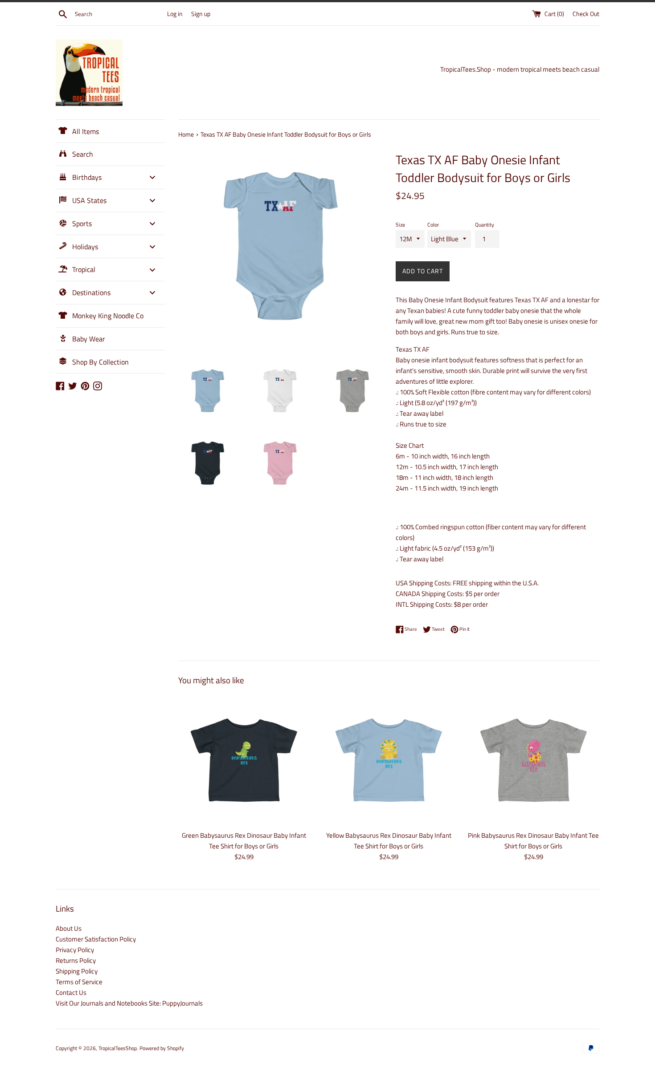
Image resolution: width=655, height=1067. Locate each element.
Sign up (200, 13)
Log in (175, 13)
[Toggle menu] (152, 177)
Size (400, 224)
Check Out (586, 13)
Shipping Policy (77, 971)
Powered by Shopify (161, 1048)
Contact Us (71, 992)
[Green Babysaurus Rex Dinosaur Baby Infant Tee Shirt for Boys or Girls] (244, 760)
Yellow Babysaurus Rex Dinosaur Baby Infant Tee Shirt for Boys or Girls (388, 840)
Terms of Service (79, 982)
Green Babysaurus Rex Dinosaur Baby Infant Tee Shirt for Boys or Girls (244, 840)
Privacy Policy (75, 950)
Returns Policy (76, 960)
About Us (69, 928)
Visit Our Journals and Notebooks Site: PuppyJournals (129, 1003)
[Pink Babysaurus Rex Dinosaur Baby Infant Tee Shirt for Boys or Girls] (533, 760)
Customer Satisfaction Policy (96, 939)
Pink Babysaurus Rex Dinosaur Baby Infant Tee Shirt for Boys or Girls (533, 840)
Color (433, 224)
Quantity (484, 224)
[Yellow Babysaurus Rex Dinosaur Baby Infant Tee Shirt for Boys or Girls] (388, 760)
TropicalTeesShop (117, 1048)
